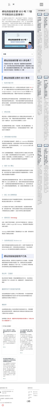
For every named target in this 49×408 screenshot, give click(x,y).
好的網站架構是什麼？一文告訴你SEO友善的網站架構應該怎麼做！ (9, 360)
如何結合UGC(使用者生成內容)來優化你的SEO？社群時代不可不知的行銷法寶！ (46, 89)
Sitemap (14, 218)
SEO (31, 87)
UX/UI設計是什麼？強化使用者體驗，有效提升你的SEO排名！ (26, 331)
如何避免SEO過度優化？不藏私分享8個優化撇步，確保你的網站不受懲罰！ (39, 156)
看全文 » (4, 346)
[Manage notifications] (3, 405)
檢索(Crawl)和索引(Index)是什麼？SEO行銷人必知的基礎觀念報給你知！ (39, 88)
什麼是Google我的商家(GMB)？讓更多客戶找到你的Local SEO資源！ (39, 24)
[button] (14, 4)
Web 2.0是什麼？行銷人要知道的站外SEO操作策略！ (9, 331)
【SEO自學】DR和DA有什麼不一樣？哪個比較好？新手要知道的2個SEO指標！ (46, 156)
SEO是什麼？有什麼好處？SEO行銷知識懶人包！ (45, 22)
